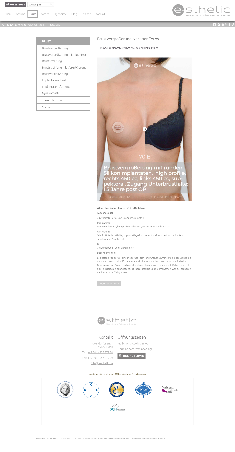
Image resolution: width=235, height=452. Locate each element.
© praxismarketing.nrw (71, 438)
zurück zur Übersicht (109, 284)
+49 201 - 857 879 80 (15, 24)
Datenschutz (52, 438)
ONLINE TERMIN (133, 356)
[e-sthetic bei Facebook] (214, 24)
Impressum (40, 438)
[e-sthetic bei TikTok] (233, 24)
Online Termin (17, 4)
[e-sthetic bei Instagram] (218, 24)
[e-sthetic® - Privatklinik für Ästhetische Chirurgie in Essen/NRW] (202, 18)
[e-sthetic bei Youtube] (222, 24)
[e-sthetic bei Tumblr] (229, 24)
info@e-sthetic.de (102, 363)
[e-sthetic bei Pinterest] (226, 24)
